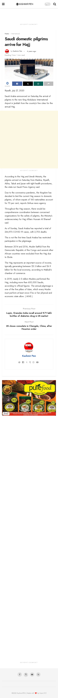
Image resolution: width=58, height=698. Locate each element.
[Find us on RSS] (38, 674)
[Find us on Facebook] (20, 674)
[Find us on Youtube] (32, 674)
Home (7, 34)
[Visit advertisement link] (29, 398)
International (15, 34)
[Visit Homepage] (24, 4)
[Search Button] (54, 4)
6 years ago (31, 51)
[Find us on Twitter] (26, 675)
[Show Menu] (3, 4)
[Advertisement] (29, 14)
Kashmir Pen (17, 51)
